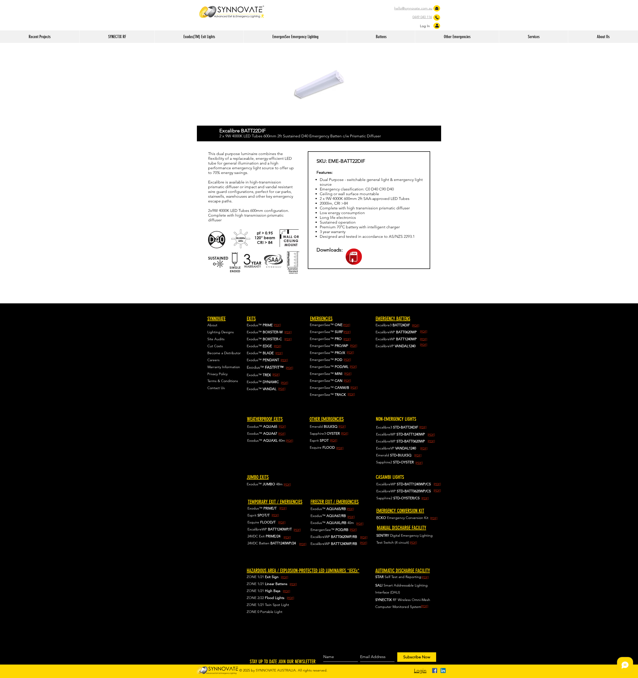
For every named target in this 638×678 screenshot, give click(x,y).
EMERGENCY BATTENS (393, 319)
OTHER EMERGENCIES (327, 419)
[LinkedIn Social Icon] (443, 670)
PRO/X (340, 352)
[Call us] (437, 17)
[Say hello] (437, 8)
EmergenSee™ (322, 345)
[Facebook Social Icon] (434, 670)
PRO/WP (341, 345)
